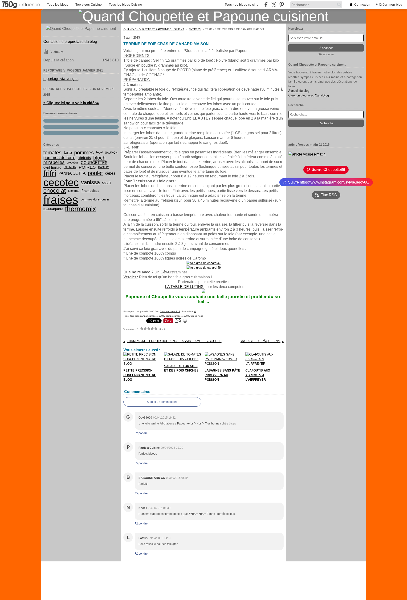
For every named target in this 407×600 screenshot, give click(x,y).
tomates (52, 152)
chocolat (54, 191)
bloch (99, 157)
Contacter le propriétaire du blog (70, 42)
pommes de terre (59, 158)
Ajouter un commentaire (162, 402)
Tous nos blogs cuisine (241, 4)
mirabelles (54, 162)
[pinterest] (282, 4)
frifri (49, 173)
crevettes (72, 162)
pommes (84, 152)
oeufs (106, 182)
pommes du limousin (95, 199)
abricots (84, 158)
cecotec (61, 182)
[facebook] (266, 4)
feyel (99, 152)
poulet (95, 173)
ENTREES (195, 29)
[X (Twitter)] (274, 4)
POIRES (87, 167)
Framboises (90, 190)
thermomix (80, 209)
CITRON (70, 167)
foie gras (73, 190)
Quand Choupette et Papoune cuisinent (153, 29)
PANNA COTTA (71, 173)
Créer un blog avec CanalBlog (308, 95)
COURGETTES (94, 162)
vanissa (90, 182)
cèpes (110, 173)
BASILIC (103, 167)
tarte (68, 153)
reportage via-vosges (60, 79)
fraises (60, 200)
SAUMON (111, 152)
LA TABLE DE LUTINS (184, 287)
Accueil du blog (298, 90)
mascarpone (53, 209)
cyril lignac (52, 167)
